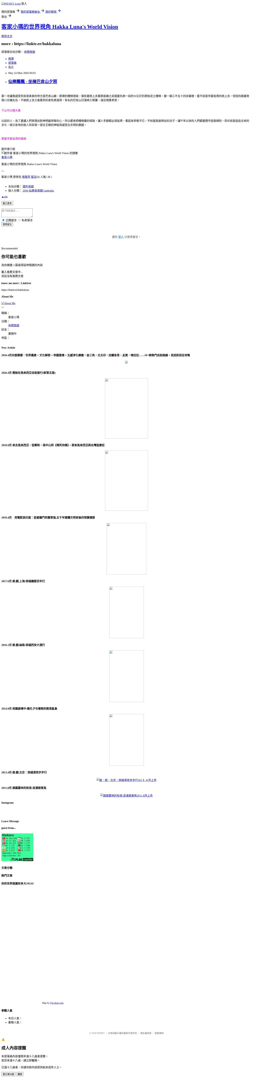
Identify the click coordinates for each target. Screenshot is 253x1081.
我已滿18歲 (8, 1074)
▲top (4, 196)
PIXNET (101, 1033)
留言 (33, 176)
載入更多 (7, 203)
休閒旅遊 (29, 51)
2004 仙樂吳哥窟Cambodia (38, 190)
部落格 (12, 62)
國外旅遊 (28, 186)
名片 (11, 67)
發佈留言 (7, 224)
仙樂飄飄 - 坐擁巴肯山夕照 (32, 81)
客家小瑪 (6, 157)
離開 (20, 1074)
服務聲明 (159, 1033)
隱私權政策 (145, 1033)
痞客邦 (26, 176)
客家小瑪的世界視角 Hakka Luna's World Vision (59, 27)
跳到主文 (6, 36)
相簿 (11, 58)
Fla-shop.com (57, 1003)
